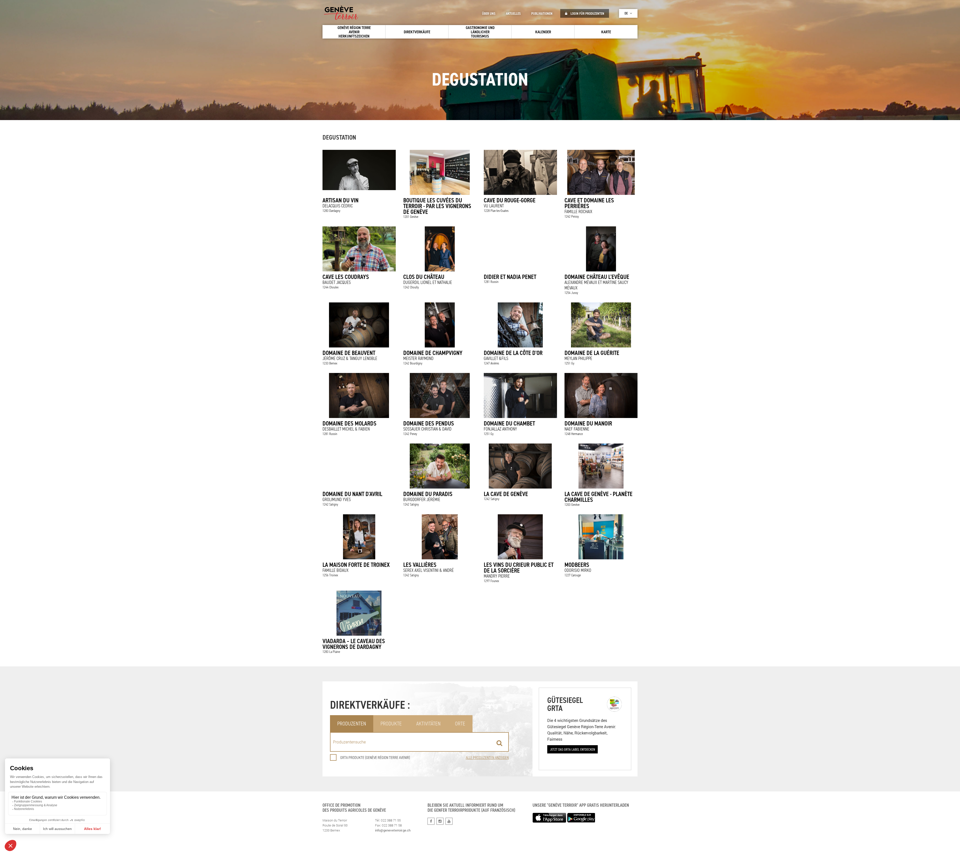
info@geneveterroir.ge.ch (392, 830)
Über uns (489, 13)
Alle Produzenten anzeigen (487, 757)
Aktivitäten (428, 723)
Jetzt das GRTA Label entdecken (572, 749)
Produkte (391, 723)
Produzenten (351, 723)
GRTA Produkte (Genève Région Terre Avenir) (375, 757)
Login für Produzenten (587, 13)
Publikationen (541, 13)
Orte (460, 723)
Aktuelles (513, 13)
